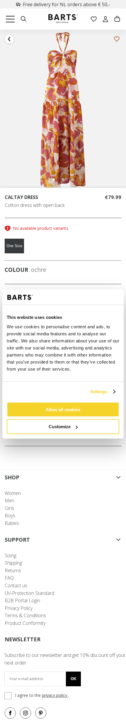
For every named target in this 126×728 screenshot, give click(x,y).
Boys (10, 515)
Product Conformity (25, 623)
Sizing (10, 555)
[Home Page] (63, 19)
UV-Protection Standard (29, 593)
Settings (99, 391)
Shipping (13, 563)
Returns (13, 570)
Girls (9, 508)
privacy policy (55, 695)
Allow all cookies (63, 409)
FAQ (9, 578)
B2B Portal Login (22, 600)
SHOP (12, 477)
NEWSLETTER (22, 639)
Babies (12, 523)
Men (9, 500)
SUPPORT (17, 539)
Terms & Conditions (25, 615)
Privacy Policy (19, 608)
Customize (60, 426)
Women (13, 493)
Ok (73, 679)
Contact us (16, 585)
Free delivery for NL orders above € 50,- (66, 4)
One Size (14, 246)
